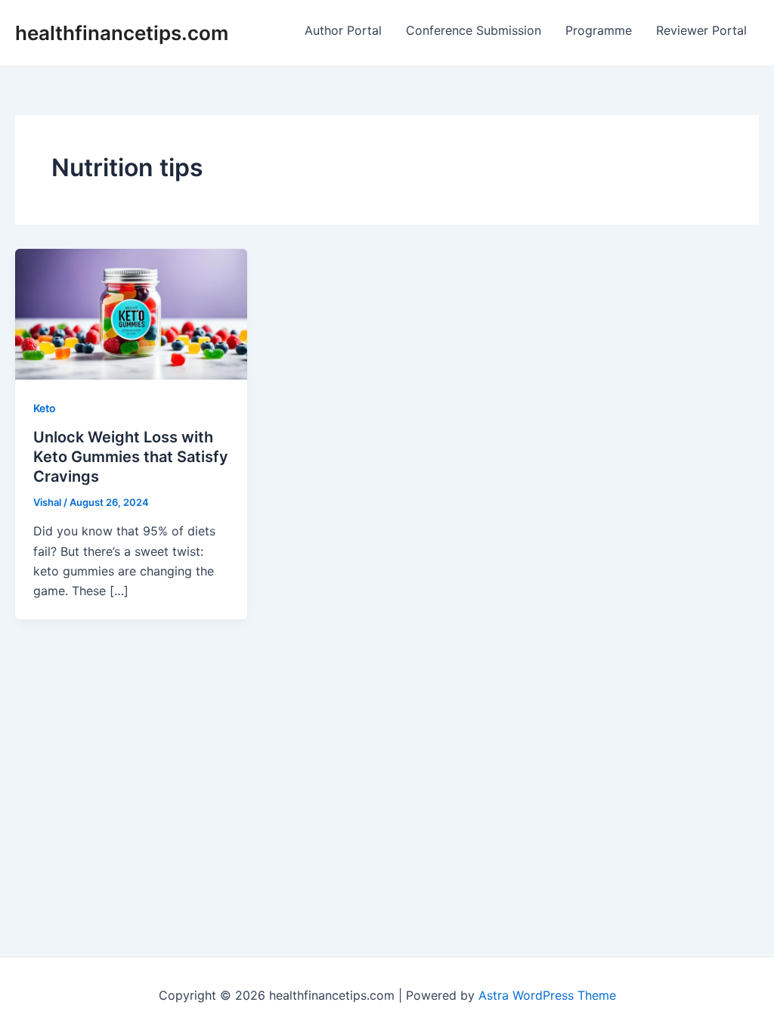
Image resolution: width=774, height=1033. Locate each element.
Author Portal (343, 30)
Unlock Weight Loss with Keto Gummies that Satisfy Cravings (130, 456)
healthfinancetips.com (121, 33)
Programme (598, 30)
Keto (44, 408)
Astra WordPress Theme (547, 995)
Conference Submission (473, 30)
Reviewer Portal (701, 30)
